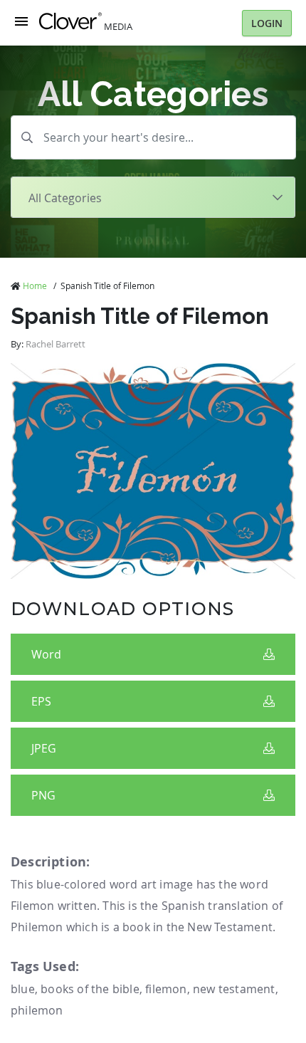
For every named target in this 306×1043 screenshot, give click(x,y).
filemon (165, 989)
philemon (37, 1010)
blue (23, 989)
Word (46, 654)
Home (35, 285)
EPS (41, 701)
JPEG (43, 748)
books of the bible (90, 989)
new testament (234, 989)
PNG (43, 795)
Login (267, 23)
